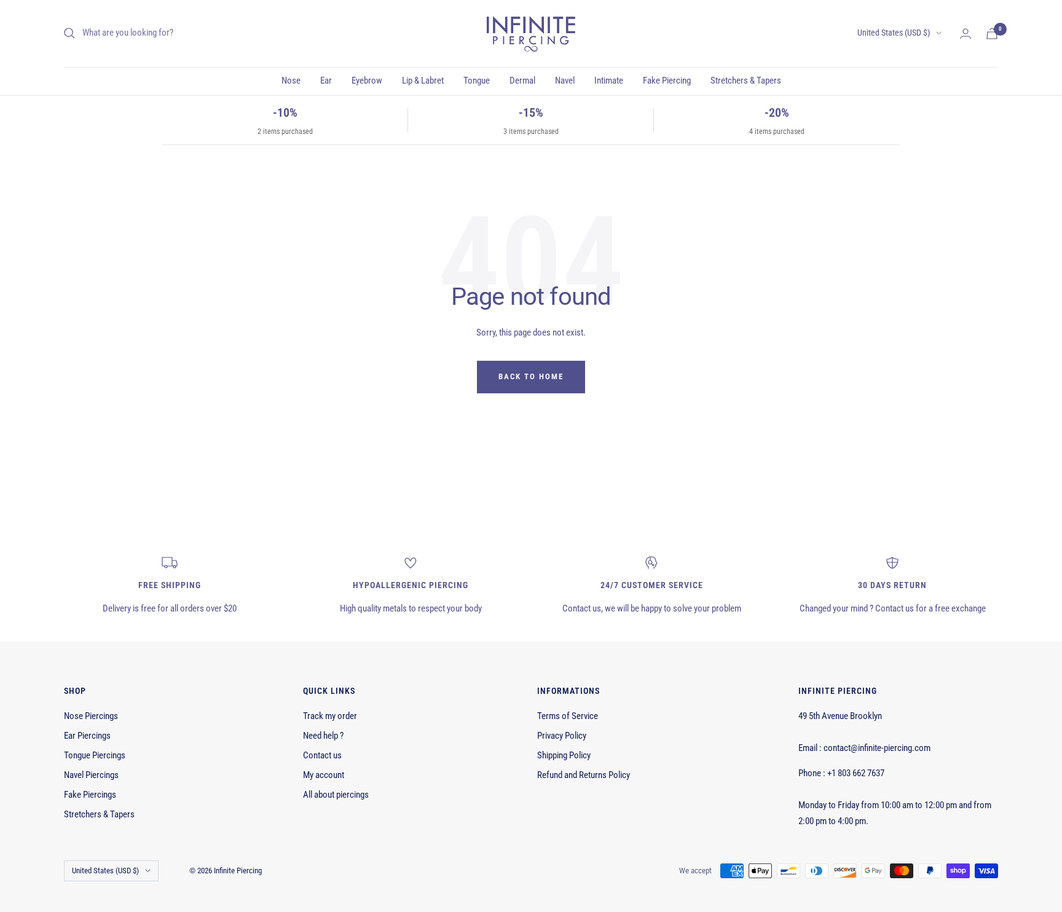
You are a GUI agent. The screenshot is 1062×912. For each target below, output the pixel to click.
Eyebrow (367, 80)
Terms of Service (567, 715)
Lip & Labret (423, 80)
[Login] (965, 33)
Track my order (330, 715)
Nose (291, 80)
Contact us (322, 755)
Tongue (476, 80)
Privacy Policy (561, 735)
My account (323, 774)
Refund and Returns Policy (583, 774)
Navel (565, 80)
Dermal (522, 80)
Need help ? (323, 735)
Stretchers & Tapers (745, 80)
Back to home (531, 376)
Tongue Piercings (94, 755)
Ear (326, 80)
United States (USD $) (893, 32)
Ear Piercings (87, 735)
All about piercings (336, 794)
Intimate (608, 80)
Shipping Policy (564, 755)
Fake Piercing (667, 80)
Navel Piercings (91, 774)
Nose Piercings (91, 715)
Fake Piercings (90, 794)
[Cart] (992, 33)
